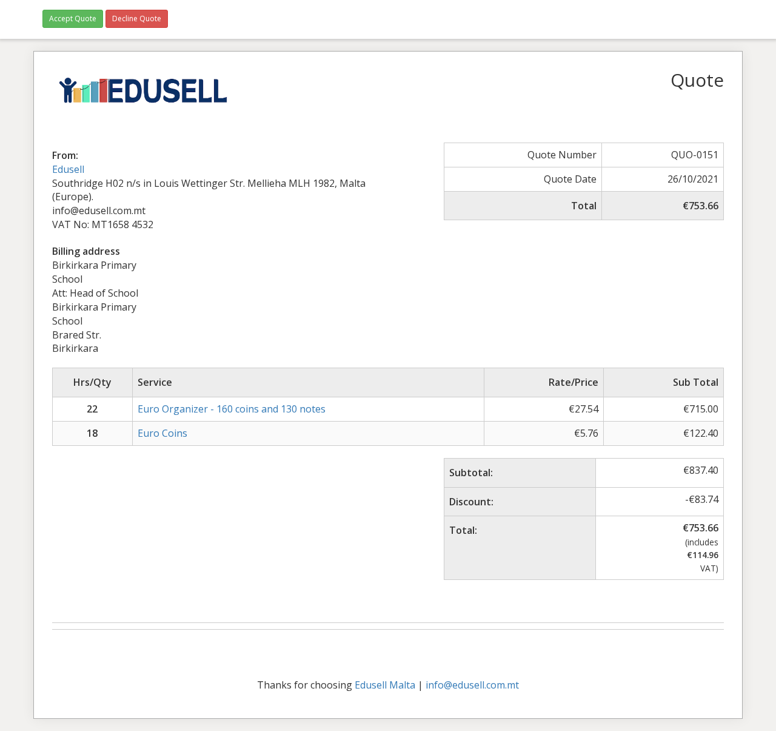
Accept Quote (72, 18)
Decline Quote (136, 18)
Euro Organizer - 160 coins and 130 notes (232, 409)
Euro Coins (162, 433)
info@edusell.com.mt (472, 685)
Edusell (68, 169)
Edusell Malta (385, 685)
